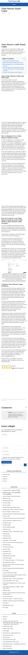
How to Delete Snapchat (9, 527)
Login (9, 13)
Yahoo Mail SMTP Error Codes (10, 581)
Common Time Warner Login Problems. (13, 72)
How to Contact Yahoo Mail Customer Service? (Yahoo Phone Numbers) (14, 575)
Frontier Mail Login (8, 596)
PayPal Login (6, 533)
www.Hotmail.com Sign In (9, 562)
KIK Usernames (7, 503)
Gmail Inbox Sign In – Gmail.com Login (12, 598)
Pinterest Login (7, 498)
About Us (5, 476)
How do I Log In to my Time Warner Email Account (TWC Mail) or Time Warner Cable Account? (13, 69)
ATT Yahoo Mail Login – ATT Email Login (13, 560)
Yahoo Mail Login (7, 558)
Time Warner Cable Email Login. (11, 61)
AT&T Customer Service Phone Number (13, 542)
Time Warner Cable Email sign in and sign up (12, 399)
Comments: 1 (4, 13)
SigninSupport (12, 652)
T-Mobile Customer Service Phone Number (14, 518)
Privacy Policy (6, 474)
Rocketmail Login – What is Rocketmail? (13, 578)
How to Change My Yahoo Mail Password (13, 568)
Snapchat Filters (7, 525)
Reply (25, 418)
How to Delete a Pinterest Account (11, 496)
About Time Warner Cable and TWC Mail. (13, 62)
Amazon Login (6, 549)
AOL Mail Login (7, 544)
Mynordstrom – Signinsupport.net (11, 633)
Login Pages (6, 630)
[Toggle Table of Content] (23, 59)
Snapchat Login (7, 529)
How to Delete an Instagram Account (12, 520)
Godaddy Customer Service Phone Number (14, 601)
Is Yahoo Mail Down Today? (10, 572)
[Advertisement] (14, 29)
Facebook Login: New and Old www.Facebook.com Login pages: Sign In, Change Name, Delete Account (13, 622)
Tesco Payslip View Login (9, 639)
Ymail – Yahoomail (7, 648)
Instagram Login (7, 522)
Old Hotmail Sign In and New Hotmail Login (14, 514)
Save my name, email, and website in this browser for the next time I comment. (12, 458)
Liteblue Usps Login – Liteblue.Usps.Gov (13, 509)
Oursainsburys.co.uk (8, 635)
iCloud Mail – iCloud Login (9, 540)
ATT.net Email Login (8, 547)
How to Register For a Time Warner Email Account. (13, 65)
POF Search (6, 603)
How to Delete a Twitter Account (11, 511)
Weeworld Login (7, 538)
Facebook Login (7, 553)
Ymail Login (6, 570)
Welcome (5, 479)
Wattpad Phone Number (9, 556)
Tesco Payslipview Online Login (11, 641)
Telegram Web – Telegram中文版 (11, 490)
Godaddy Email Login (8, 605)
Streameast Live (7, 551)
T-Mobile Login (7, 536)
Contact (5, 481)
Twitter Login (6, 516)
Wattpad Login (6, 590)
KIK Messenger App (8, 500)
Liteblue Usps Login (8, 628)
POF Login (5, 607)
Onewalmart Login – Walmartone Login (13, 531)
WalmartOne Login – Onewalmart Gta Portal (14, 644)
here (23, 149)
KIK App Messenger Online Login (11, 507)
